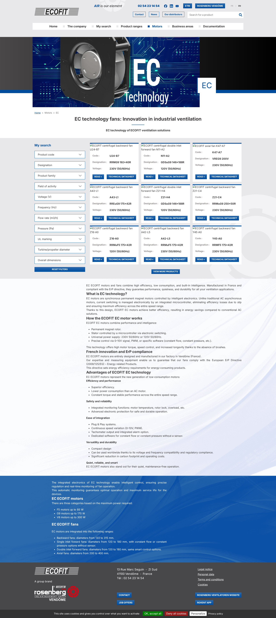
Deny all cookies (176, 613)
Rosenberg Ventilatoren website (218, 595)
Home (53, 26)
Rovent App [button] (204, 602)
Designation (45, 165)
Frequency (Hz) (47, 207)
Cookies (203, 584)
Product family (46, 175)
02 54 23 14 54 (149, 6)
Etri (187, 5)
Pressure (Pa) (46, 228)
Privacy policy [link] (215, 613)
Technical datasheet (121, 176)
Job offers (125, 602)
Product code (46, 154)
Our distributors (173, 14)
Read (99, 176)
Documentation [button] (214, 26)
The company (76, 26)
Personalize (198, 613)
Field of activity (47, 186)
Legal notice (205, 569)
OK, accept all (152, 613)
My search (103, 26)
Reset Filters (60, 269)
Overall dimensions (49, 260)
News (154, 14)
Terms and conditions (211, 579)
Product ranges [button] (131, 26)
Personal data (206, 574)
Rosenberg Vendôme (210, 5)
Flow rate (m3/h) (48, 217)
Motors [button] (157, 26)
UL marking (45, 239)
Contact (139, 14)
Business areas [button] (182, 26)
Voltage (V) (44, 196)
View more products (165, 271)
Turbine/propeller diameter (54, 249)
